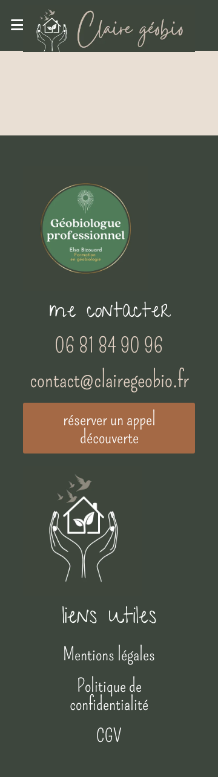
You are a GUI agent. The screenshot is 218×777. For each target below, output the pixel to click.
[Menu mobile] (17, 25)
